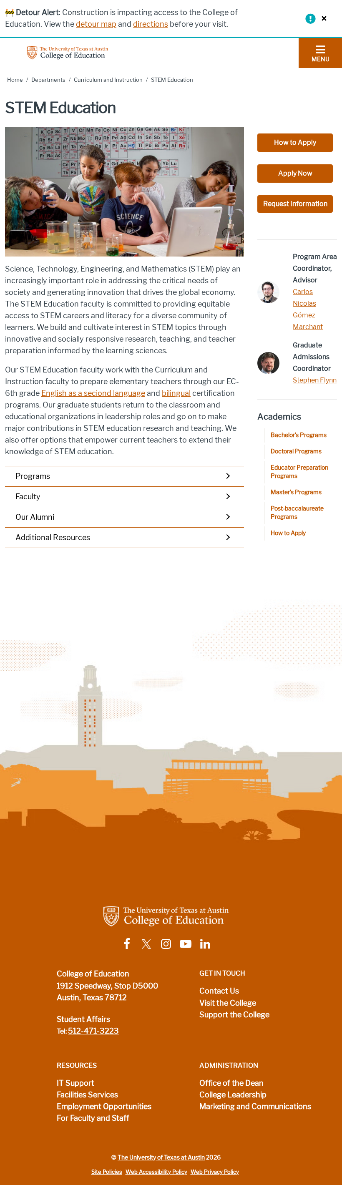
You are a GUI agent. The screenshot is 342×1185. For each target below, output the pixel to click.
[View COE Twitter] (146, 944)
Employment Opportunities (104, 1106)
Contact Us (219, 991)
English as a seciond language (93, 393)
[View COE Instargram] (166, 944)
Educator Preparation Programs (299, 472)
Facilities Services (87, 1094)
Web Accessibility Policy (156, 1172)
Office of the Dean (231, 1083)
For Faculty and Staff (93, 1118)
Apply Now (295, 173)
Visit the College (227, 1003)
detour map (96, 24)
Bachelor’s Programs (299, 435)
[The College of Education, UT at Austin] (67, 52)
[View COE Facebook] (126, 944)
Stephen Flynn (315, 380)
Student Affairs (83, 1019)
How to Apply (295, 142)
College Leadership (233, 1094)
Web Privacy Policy (215, 1172)
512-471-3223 (93, 1031)
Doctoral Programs (296, 451)
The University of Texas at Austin (161, 1157)
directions (150, 24)
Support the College (234, 1014)
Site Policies (106, 1172)
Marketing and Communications (255, 1106)
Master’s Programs (296, 492)
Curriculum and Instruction (108, 80)
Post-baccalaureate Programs (297, 513)
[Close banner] (322, 18)
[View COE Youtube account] (185, 944)
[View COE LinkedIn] (205, 944)
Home (15, 80)
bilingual (176, 393)
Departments (48, 80)
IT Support (75, 1083)
